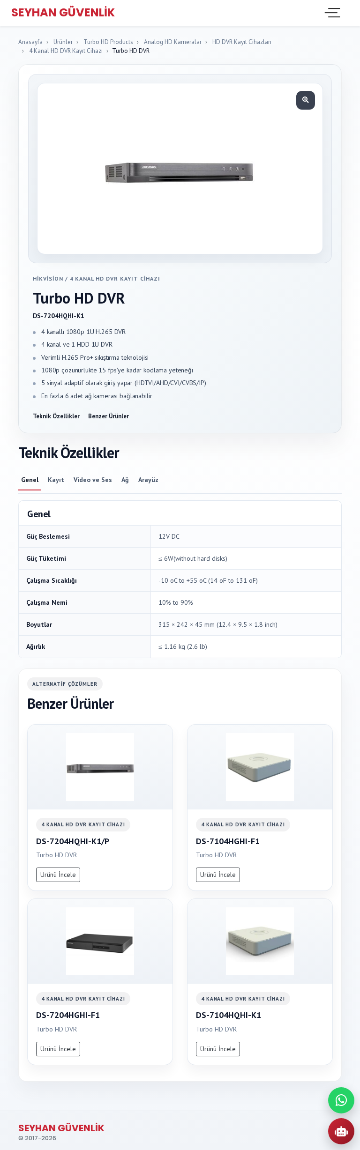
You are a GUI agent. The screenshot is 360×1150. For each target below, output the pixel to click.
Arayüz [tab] (148, 479)
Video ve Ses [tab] (93, 479)
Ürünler (63, 42)
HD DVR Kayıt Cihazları (241, 42)
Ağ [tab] (125, 479)
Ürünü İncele (58, 874)
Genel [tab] (29, 479)
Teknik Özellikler (56, 416)
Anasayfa (30, 42)
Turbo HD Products (108, 42)
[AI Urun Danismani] (341, 1131)
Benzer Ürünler (108, 416)
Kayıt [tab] (56, 479)
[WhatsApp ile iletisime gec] (341, 1100)
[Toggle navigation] (331, 13)
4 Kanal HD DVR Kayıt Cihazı (66, 51)
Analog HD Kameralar (173, 42)
